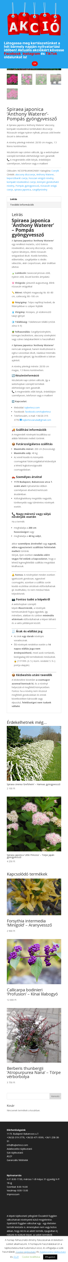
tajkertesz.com (32, 407)
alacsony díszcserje (25, 174)
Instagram (31, 53)
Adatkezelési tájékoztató (19, 1148)
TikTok (51, 53)
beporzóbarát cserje (17, 178)
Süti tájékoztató (15, 1152)
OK (34, 63)
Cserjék (55, 170)
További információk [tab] (22, 204)
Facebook (12, 53)
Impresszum (13, 1194)
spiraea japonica (22, 189)
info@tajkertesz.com (17, 1145)
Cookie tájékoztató (26, 1251)
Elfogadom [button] (50, 1256)
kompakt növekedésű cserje (21, 181)
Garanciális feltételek (17, 1160)
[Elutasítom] (64, 34)
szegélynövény (39, 189)
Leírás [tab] (13, 199)
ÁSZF (9, 1156)
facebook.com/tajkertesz (38, 411)
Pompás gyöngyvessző (27, 185)
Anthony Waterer (45, 174)
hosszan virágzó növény (41, 178)
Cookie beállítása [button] (31, 1256)
